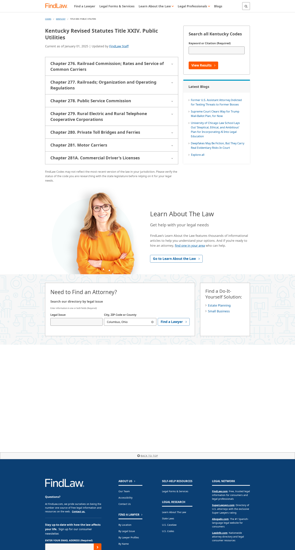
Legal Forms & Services (175, 491)
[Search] (246, 6)
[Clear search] (152, 322)
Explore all (197, 155)
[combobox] (76, 322)
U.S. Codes (168, 531)
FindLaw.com (220, 491)
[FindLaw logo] (57, 6)
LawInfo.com (219, 532)
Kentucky (60, 19)
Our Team (124, 491)
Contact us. (78, 511)
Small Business (219, 311)
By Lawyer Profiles (128, 537)
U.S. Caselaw (169, 524)
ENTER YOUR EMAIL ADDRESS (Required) (69, 540)
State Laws (168, 518)
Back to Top (149, 455)
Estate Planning (219, 305)
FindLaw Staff (119, 46)
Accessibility (125, 497)
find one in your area (190, 245)
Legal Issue (58, 315)
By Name (123, 543)
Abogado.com (220, 519)
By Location (124, 524)
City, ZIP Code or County (120, 315)
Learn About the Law (174, 512)
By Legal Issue (126, 531)
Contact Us (124, 504)
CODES (48, 19)
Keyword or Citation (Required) (210, 43)
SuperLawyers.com (223, 505)
